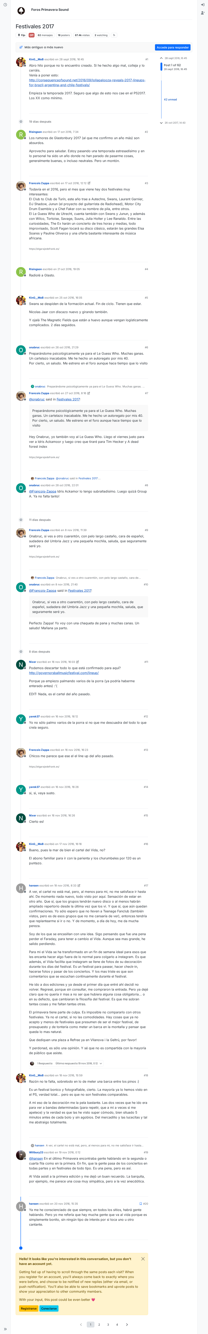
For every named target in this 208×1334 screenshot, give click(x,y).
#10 (146, 584)
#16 (146, 844)
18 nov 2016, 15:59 (70, 1075)
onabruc (34, 347)
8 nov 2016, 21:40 (66, 584)
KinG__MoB (36, 59)
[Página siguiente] (127, 1324)
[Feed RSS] (114, 35)
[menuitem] (202, 5)
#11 (146, 661)
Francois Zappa (39, 183)
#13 (146, 749)
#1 (146, 59)
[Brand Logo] (22, 10)
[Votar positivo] (122, 108)
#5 (146, 297)
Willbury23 (36, 1152)
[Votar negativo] (136, 108)
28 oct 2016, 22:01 (66, 485)
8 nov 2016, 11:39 (76, 530)
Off (32, 35)
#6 (146, 347)
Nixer (32, 661)
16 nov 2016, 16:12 (66, 716)
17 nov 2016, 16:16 (70, 844)
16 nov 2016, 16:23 (76, 749)
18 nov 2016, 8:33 (65, 885)
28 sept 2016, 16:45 (71, 59)
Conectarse (49, 1308)
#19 (146, 1152)
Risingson (35, 131)
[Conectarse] (202, 5)
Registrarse (29, 1308)
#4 (146, 269)
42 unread (170, 99)
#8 (146, 485)
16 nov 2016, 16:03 (63, 661)
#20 (145, 1203)
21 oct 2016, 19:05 (68, 269)
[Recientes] (5, 5)
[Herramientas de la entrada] (144, 108)
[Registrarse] (202, 13)
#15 (146, 815)
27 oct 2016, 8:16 (75, 393)
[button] (5, 1329)
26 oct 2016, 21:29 (66, 347)
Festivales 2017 (68, 399)
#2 (146, 131)
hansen (34, 885)
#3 (146, 183)
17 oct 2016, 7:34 (67, 131)
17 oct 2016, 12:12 (76, 183)
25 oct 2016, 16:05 (70, 297)
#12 (146, 716)
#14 (146, 787)
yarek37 (34, 716)
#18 (146, 1075)
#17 (146, 885)
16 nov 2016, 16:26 (67, 787)
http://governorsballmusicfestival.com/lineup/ (64, 673)
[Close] (143, 1259)
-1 (129, 257)
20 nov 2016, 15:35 (66, 1203)
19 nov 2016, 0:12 (69, 1152)
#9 (146, 530)
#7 (146, 393)
